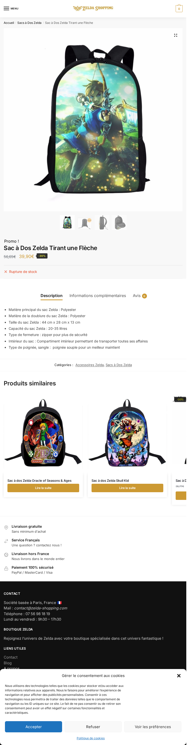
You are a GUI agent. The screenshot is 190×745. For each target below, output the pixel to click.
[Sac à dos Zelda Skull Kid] (127, 434)
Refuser (93, 726)
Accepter (33, 726)
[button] (178, 675)
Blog (8, 663)
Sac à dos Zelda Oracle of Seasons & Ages (39, 481)
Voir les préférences (153, 726)
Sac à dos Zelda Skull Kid (110, 481)
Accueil (9, 23)
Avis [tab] (137, 295)
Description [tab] (52, 295)
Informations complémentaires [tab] (98, 295)
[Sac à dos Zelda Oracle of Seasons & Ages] (43, 434)
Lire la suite (43, 488)
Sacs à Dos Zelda (29, 23)
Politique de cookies (91, 738)
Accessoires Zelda (89, 365)
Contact (11, 657)
